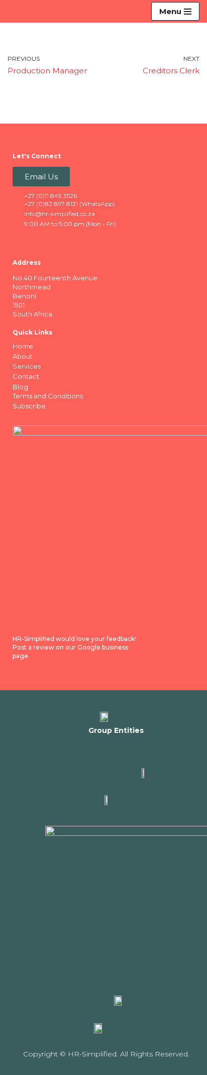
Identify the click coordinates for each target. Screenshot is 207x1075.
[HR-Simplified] (24, 11)
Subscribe (29, 406)
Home (23, 346)
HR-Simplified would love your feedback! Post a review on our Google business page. (74, 647)
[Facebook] (21, 240)
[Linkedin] (40, 240)
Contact (26, 376)
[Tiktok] (99, 240)
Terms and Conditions (48, 396)
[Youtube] (79, 240)
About (23, 356)
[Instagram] (60, 240)
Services (27, 366)
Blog (20, 387)
